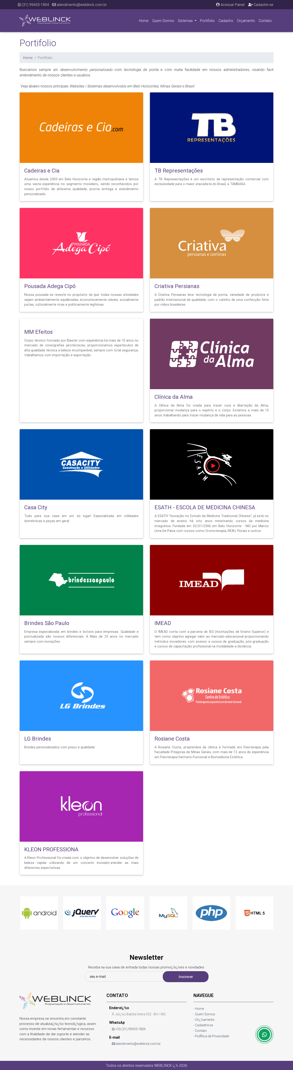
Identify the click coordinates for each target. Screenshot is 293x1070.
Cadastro (225, 20)
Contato (265, 20)
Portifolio (207, 20)
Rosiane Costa (172, 738)
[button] (230, 4)
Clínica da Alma (174, 397)
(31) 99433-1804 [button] (35, 4)
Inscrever (186, 976)
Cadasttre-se (204, 1025)
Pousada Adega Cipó (50, 286)
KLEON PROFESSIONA (51, 849)
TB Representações (179, 170)
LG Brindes (37, 738)
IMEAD (163, 623)
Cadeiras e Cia (42, 170)
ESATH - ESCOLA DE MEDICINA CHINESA (205, 507)
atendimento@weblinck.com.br (81, 4)
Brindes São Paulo (46, 623)
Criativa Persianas (177, 286)
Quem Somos (163, 20)
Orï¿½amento (204, 1020)
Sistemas (186, 20)
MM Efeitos (38, 332)
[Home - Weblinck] (45, 20)
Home (144, 20)
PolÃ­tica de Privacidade (212, 1036)
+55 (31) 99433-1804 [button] (130, 1029)
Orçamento (246, 20)
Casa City (35, 507)
